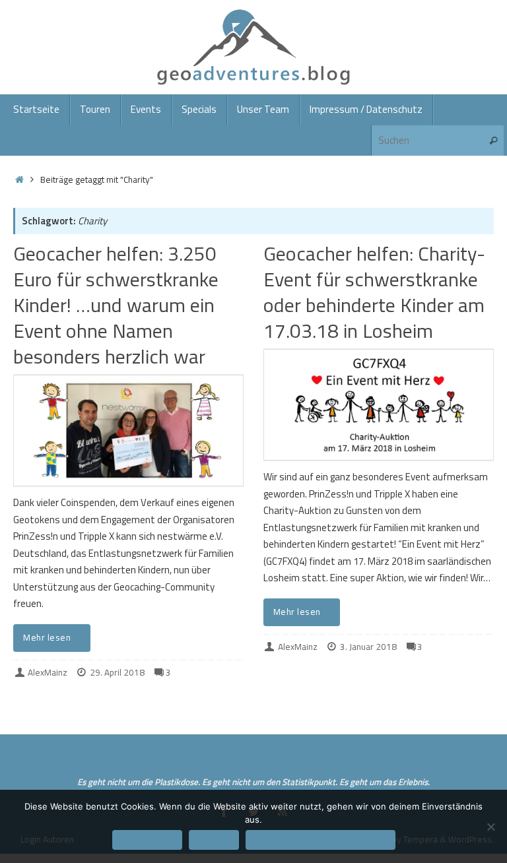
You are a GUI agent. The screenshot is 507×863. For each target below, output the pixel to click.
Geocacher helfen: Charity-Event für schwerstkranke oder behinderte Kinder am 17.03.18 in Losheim (374, 292)
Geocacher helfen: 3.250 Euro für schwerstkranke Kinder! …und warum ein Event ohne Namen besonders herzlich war (116, 304)
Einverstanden (147, 840)
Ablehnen (214, 840)
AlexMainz (47, 672)
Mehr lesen (47, 637)
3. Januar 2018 (368, 646)
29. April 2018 (117, 672)
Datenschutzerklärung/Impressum (320, 840)
